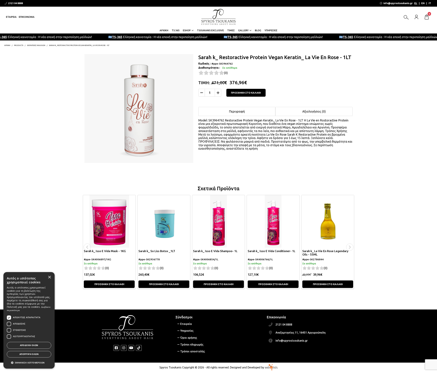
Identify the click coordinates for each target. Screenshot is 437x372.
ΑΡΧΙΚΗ (164, 30)
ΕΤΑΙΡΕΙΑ (11, 17)
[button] (29, 362)
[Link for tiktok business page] (139, 348)
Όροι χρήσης (188, 337)
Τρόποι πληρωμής (191, 344)
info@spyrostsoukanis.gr (292, 340)
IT (430, 3)
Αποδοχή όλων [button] (29, 345)
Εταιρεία (186, 323)
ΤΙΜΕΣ (231, 30)
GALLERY (243, 30)
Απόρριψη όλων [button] (29, 354)
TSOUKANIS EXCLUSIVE (210, 30)
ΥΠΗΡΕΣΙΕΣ (271, 30)
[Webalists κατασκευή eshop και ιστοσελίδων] (271, 367)
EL (415, 3)
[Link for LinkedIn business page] (131, 348)
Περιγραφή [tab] (237, 111)
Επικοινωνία (276, 317)
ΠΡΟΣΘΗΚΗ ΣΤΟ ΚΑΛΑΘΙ (246, 92)
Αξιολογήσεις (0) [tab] (314, 111)
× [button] (49, 277)
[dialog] (29, 320)
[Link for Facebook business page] (116, 348)
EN (423, 3)
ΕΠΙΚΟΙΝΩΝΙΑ (26, 17)
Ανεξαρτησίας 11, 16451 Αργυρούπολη (301, 332)
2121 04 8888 (284, 324)
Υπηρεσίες (186, 330)
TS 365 (175, 30)
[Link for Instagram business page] (124, 348)
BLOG (258, 30)
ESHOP (187, 30)
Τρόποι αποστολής (192, 351)
